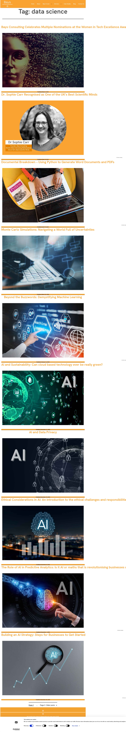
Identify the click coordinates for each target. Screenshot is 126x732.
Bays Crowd (46, 4)
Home (32, 4)
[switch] (44, 726)
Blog (74, 4)
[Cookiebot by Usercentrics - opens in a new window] (16, 729)
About (38, 4)
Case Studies (67, 4)
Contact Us (81, 4)
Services (56, 4)
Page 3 (42, 705)
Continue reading (119, 157)
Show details (75, 725)
